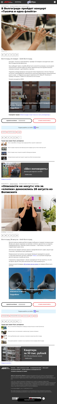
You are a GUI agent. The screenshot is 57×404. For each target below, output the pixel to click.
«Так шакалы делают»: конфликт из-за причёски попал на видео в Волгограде (26, 340)
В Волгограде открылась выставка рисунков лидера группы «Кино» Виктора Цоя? (27, 147)
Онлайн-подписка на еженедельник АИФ (31, 369)
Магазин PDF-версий (15, 369)
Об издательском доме (35, 367)
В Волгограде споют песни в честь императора (35, 114)
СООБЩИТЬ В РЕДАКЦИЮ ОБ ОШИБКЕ (19, 371)
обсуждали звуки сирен (31, 264)
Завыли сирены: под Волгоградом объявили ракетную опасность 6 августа (32, 290)
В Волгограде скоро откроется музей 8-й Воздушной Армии (22, 152)
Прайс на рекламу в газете (23, 367)
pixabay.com (4, 51)
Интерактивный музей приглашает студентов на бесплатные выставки (24, 157)
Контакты (13, 367)
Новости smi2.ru (6, 179)
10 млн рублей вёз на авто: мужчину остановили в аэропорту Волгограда (25, 336)
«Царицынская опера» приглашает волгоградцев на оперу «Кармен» (31, 104)
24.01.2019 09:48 (4, 6)
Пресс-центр (45, 367)
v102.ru (35, 255)
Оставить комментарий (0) (44, 120)
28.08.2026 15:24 (5, 183)
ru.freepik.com (9, 232)
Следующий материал (29, 399)
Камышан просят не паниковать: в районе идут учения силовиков (23, 331)
